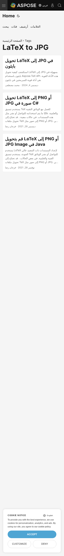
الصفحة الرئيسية (12, 40)
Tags (28, 40)
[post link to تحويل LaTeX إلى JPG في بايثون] (32, 72)
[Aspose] (23, 5)
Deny (44, 544)
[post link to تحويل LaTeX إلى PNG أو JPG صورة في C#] (32, 111)
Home (8, 15)
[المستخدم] (52, 5)
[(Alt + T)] (18, 16)
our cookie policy (42, 526)
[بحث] (59, 5)
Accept (32, 534)
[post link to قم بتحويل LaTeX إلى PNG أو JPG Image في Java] (32, 153)
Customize (19, 544)
